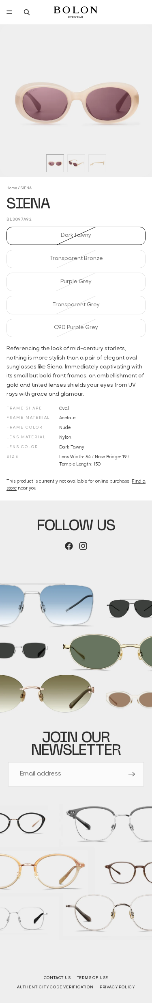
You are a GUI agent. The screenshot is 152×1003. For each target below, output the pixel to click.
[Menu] (9, 12)
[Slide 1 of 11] (55, 163)
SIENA (26, 188)
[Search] (27, 12)
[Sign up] (131, 774)
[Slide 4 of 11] (76, 163)
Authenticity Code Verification (55, 987)
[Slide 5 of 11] (97, 163)
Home (11, 188)
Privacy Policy (117, 987)
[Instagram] (83, 546)
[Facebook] (69, 546)
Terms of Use (93, 978)
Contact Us (57, 978)
